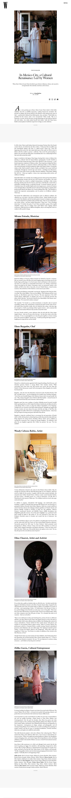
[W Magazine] (5, 5)
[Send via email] (57, 99)
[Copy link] (55, 99)
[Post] (52, 99)
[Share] (49, 99)
